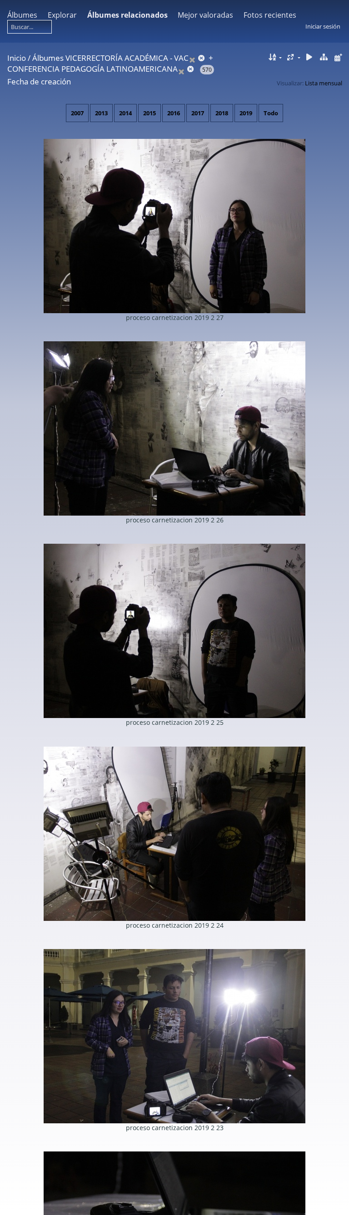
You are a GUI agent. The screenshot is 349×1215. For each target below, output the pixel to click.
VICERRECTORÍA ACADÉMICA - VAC (127, 58)
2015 (149, 113)
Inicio (16, 58)
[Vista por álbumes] (323, 57)
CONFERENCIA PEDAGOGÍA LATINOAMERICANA (92, 69)
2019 (245, 113)
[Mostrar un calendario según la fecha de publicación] (338, 57)
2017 (197, 113)
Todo (271, 113)
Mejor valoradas (205, 15)
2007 (77, 113)
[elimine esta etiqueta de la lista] (198, 58)
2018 (221, 113)
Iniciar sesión (322, 26)
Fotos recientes (270, 15)
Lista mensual (323, 83)
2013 (101, 113)
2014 (125, 113)
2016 (173, 113)
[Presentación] (309, 57)
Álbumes (22, 15)
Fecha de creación (39, 81)
